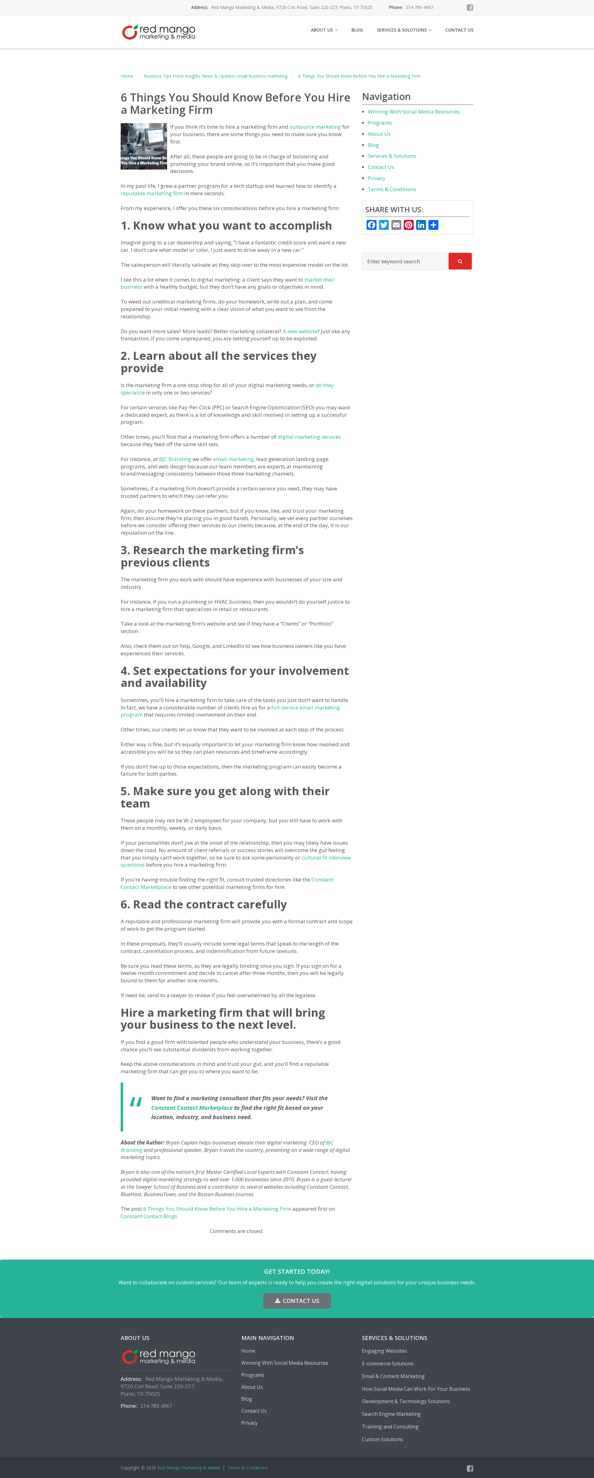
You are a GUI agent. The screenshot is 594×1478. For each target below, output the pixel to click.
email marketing (233, 459)
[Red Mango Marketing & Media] (160, 31)
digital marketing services (309, 436)
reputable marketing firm (152, 193)
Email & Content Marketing (393, 1376)
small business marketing (262, 76)
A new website (300, 331)
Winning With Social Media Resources (414, 111)
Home (127, 76)
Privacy (376, 178)
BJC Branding (175, 459)
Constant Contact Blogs (149, 1216)
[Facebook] (470, 7)
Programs (380, 122)
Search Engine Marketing (391, 1414)
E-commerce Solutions (388, 1363)
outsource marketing (315, 126)
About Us (322, 30)
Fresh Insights (186, 76)
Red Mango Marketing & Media (188, 1468)
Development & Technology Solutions (406, 1401)
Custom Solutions (382, 1439)
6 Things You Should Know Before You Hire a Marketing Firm (359, 76)
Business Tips (157, 76)
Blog (357, 30)
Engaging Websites (384, 1350)
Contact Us (459, 30)
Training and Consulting (390, 1426)
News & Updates (219, 76)
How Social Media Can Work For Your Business (416, 1388)
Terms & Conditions (392, 189)
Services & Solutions (402, 30)
